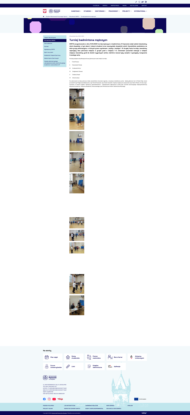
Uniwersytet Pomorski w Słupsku (59, 413)
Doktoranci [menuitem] (99, 11)
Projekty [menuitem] (126, 11)
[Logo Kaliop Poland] (144, 413)
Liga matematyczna (69, 405)
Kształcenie (134, 5)
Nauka (124, 5)
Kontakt (144, 5)
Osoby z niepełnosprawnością (94, 408)
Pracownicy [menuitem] (113, 11)
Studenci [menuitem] (87, 11)
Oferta (105, 5)
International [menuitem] (139, 11)
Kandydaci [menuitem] (75, 11)
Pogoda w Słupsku (48, 405)
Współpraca (115, 5)
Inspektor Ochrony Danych (72, 408)
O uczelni (96, 5)
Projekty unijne (48, 408)
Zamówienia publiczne (91, 405)
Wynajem (130, 405)
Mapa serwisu (110, 405)
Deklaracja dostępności (113, 408)
